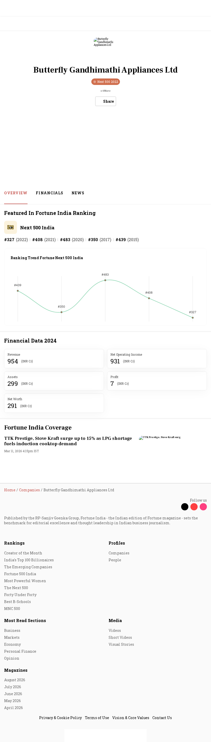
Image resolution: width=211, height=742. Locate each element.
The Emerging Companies (28, 566)
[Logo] (16, 24)
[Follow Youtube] (194, 506)
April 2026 (13, 707)
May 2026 (12, 700)
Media (115, 620)
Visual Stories (121, 644)
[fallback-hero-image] (172, 455)
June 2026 (13, 693)
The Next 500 (16, 587)
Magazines (16, 670)
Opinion (11, 658)
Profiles (117, 543)
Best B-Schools (17, 601)
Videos (115, 630)
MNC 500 (12, 608)
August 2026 (14, 679)
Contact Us (162, 717)
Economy (12, 644)
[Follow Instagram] (203, 506)
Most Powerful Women (25, 580)
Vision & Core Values (130, 717)
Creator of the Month (23, 553)
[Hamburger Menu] (204, 24)
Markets (12, 637)
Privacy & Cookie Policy (60, 717)
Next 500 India (37, 227)
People (115, 559)
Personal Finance (20, 651)
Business (12, 630)
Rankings (14, 543)
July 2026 (12, 686)
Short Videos (120, 637)
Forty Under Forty (20, 594)
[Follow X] (184, 506)
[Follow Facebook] (175, 506)
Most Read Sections (25, 620)
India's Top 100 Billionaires (29, 559)
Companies (119, 553)
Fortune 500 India (20, 573)
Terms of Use (97, 717)
